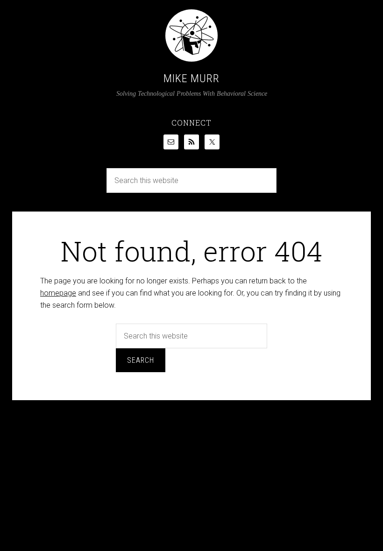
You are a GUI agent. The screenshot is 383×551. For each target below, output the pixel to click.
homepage (58, 293)
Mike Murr (191, 78)
